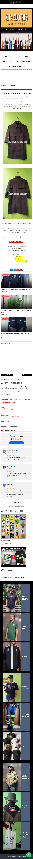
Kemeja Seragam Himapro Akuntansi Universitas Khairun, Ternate (16, 334)
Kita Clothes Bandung (21, 261)
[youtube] (20, 2)
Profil (5, 61)
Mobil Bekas (15, 856)
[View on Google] (4, 451)
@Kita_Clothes (18, 259)
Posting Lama (27, 375)
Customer (14, 61)
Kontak (17, 57)
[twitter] (14, 3)
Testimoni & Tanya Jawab (16, 66)
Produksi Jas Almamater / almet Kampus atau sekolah (15, 289)
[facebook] (11, 3)
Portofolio (26, 61)
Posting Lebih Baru (7, 375)
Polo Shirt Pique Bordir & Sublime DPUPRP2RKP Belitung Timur (16, 311)
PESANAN (21, 98)
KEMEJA (12, 96)
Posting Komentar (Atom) (14, 379)
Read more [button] (10, 477)
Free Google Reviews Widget (17, 506)
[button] (28, 854)
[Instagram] (17, 2)
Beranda (8, 57)
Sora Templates (22, 856)
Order (26, 57)
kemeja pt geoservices (12, 98)
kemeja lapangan (19, 96)
